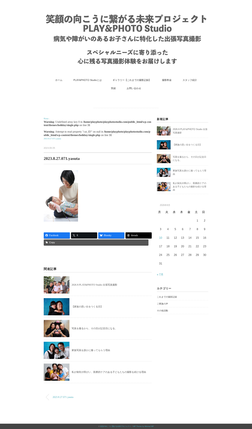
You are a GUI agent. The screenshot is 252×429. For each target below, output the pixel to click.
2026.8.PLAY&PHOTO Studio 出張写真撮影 (94, 285)
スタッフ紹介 (190, 80)
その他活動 (162, 310)
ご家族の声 (162, 303)
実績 (113, 88)
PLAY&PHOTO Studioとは (87, 80)
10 (160, 237)
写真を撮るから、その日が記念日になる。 (94, 328)
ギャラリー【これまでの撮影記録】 (132, 80)
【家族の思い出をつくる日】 (87, 306)
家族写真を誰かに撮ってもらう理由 (91, 350)
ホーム (58, 80)
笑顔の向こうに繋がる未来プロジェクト (115, 426)
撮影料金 (167, 80)
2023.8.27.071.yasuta (52, 139)
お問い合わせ (134, 88)
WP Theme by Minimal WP (143, 426)
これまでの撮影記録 (167, 297)
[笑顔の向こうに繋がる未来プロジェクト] (126, 14)
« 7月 (160, 274)
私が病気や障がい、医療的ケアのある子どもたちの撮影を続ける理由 (109, 372)
